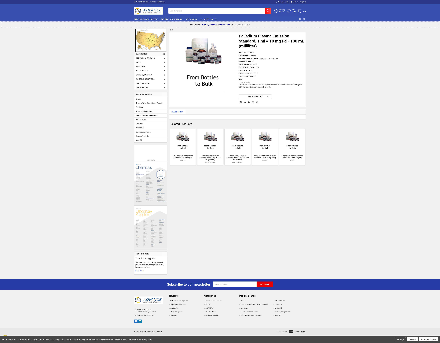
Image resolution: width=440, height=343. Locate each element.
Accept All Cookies (429, 339)
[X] (253, 102)
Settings (400, 339)
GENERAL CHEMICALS (145, 58)
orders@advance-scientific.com (216, 24)
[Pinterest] (257, 102)
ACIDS (138, 62)
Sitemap (173, 315)
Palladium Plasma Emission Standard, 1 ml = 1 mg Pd (183, 157)
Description (177, 112)
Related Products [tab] (181, 124)
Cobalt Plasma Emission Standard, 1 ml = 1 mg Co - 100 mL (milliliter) (238, 158)
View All (139, 140)
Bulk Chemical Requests (145, 19)
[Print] (249, 102)
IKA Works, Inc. (141, 119)
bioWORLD (140, 128)
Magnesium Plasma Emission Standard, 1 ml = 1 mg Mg (292, 157)
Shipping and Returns (171, 19)
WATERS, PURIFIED (144, 75)
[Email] (244, 102)
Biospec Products (142, 136)
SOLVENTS (140, 67)
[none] (203, 66)
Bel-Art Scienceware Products (147, 115)
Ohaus (138, 99)
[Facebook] (300, 19)
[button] (255, 96)
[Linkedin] (304, 19)
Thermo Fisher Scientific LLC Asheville (149, 103)
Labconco (139, 124)
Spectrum (139, 107)
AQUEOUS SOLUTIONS (145, 79)
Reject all (412, 339)
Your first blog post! (145, 258)
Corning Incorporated (143, 132)
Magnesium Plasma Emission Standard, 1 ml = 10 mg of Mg (265, 157)
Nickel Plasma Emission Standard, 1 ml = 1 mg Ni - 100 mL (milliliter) (210, 158)
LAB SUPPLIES (142, 87)
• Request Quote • (208, 19)
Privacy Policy (147, 339)
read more (139, 271)
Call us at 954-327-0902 (145, 315)
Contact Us (191, 19)
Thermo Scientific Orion (144, 111)
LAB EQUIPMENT (143, 83)
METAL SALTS (142, 71)
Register (303, 2)
